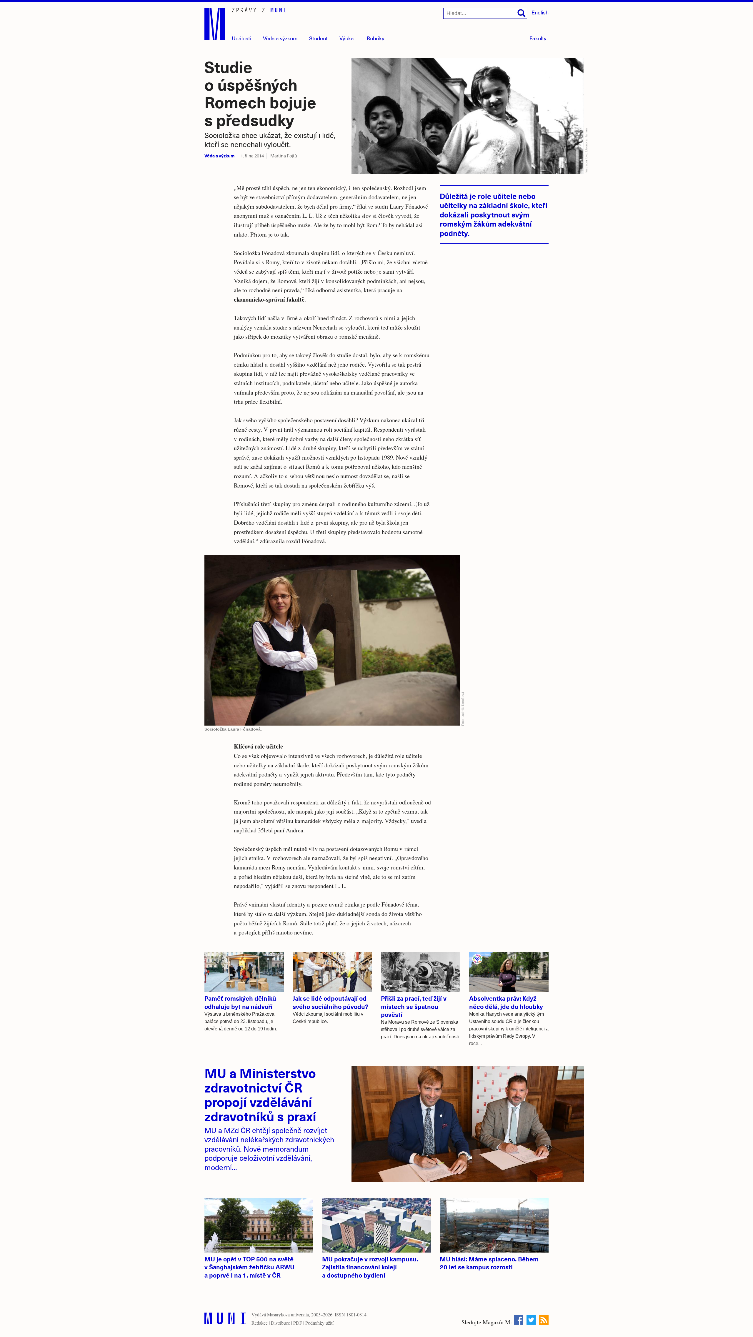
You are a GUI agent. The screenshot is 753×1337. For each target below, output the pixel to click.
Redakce (259, 1323)
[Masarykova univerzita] (225, 1320)
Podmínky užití (319, 1323)
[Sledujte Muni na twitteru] (531, 1320)
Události (241, 38)
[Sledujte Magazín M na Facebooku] (518, 1320)
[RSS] (544, 1320)
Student (318, 38)
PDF (297, 1323)
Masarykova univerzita (288, 1314)
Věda (280, 38)
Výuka (346, 38)
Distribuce (280, 1323)
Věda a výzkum (219, 155)
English (540, 12)
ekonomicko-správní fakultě (269, 299)
